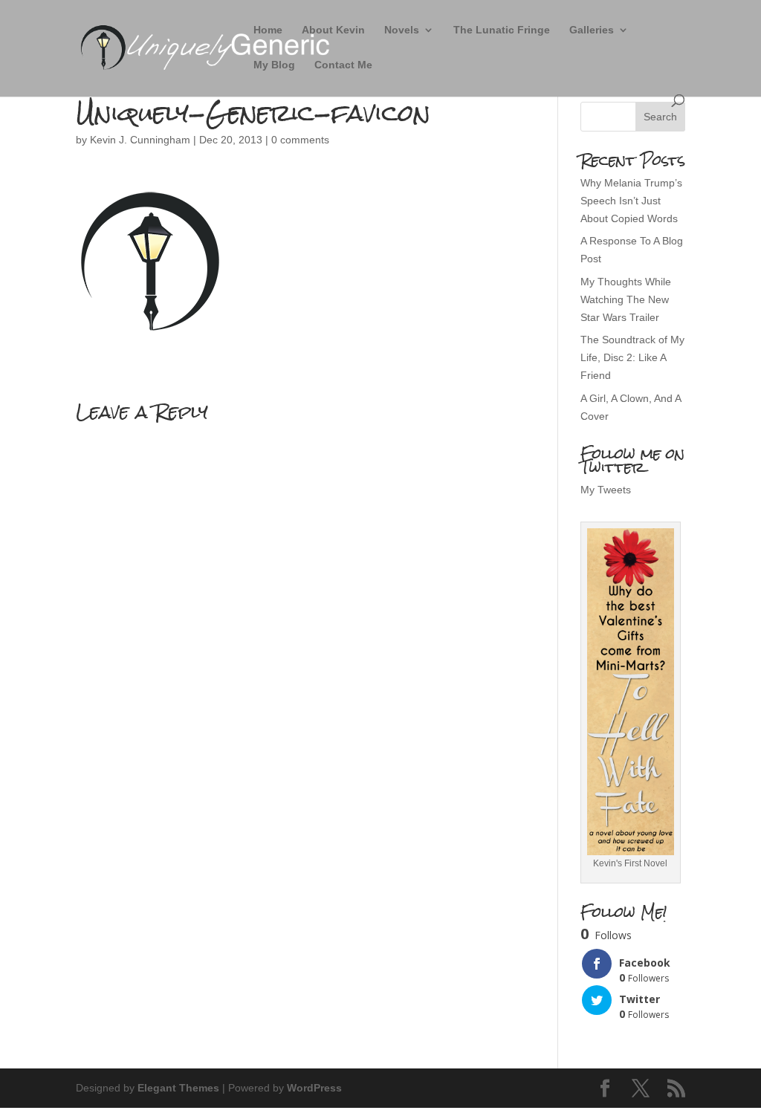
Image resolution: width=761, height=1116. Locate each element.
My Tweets (605, 490)
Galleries (591, 30)
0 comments (300, 140)
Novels (401, 30)
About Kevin (333, 30)
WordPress (314, 1088)
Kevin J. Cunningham (140, 140)
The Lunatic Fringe (501, 30)
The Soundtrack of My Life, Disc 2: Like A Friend (632, 357)
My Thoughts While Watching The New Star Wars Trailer (625, 299)
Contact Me (343, 65)
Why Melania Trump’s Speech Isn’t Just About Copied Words (631, 200)
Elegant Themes (178, 1088)
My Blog (274, 65)
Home (267, 30)
